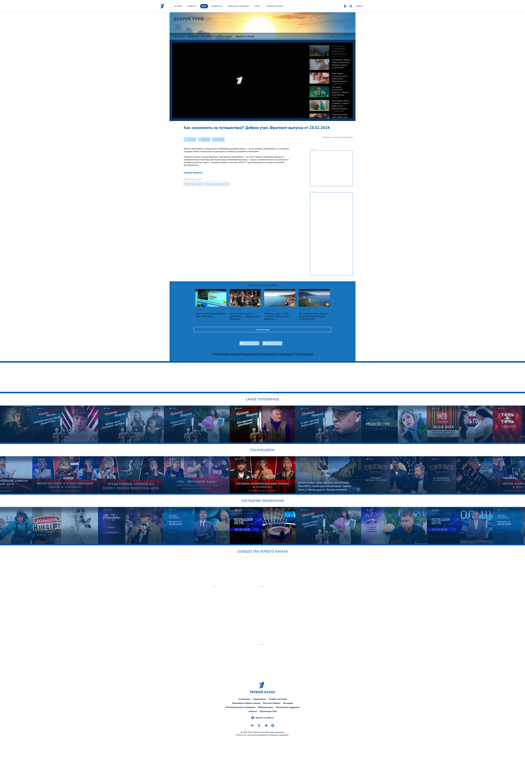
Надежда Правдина (193, 172)
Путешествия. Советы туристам (216, 184)
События (253, 711)
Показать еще (262, 329)
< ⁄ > (215, 139)
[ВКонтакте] (190, 139)
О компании (244, 699)
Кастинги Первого (272, 703)
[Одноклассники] (204, 139)
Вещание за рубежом (265, 717)
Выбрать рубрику (245, 36)
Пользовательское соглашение (240, 707)
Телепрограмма (274, 6)
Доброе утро (188, 19)
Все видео (288, 703)
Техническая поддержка (287, 707)
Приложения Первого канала (246, 703)
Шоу (204, 6)
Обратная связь (265, 707)
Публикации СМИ (268, 711)
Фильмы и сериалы (238, 6)
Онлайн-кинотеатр (278, 699)
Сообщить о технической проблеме (337, 137)
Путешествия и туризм (193, 184)
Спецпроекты (259, 699)
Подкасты (217, 6)
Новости (191, 6)
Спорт (257, 6)
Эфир (179, 6)
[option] (330, 49)
